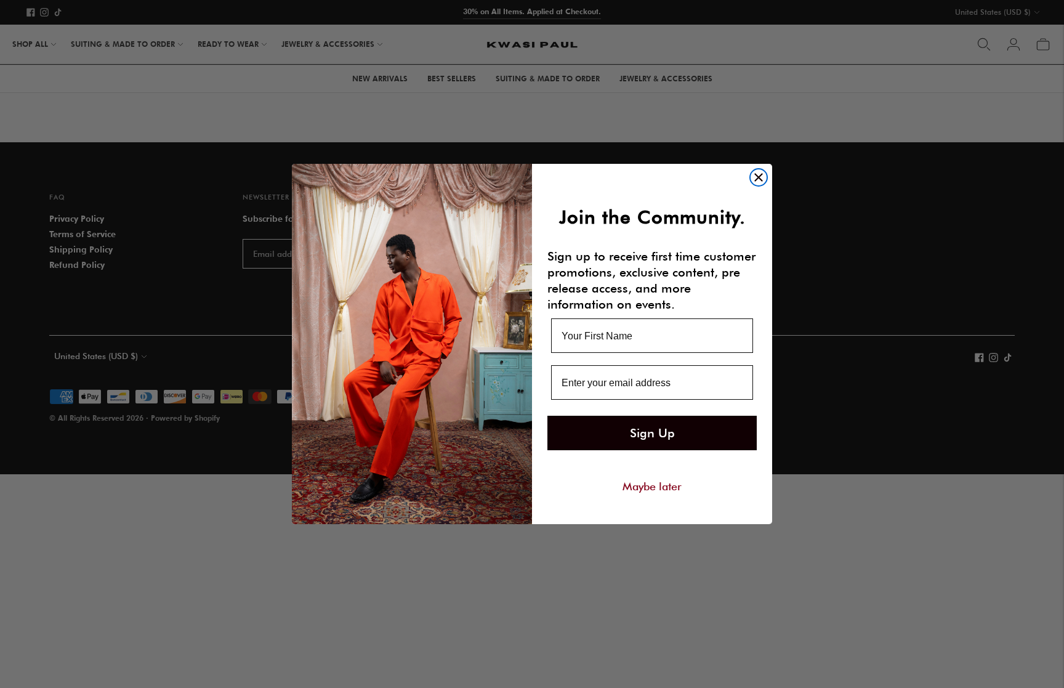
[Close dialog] (758, 177)
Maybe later (652, 486)
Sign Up (652, 433)
